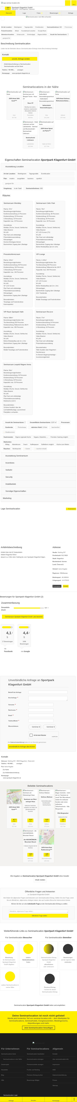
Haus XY (30, 103)
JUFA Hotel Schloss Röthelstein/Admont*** (63, 100)
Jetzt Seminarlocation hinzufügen (38, 1028)
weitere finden (28, 960)
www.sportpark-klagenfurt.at (21, 73)
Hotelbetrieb (10, 484)
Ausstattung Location (14, 167)
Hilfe (2, 1080)
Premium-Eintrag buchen (35, 1075)
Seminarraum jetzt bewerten (24, 617)
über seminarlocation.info (61, 1059)
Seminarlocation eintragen (35, 1059)
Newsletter (4, 1070)
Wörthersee (64, 573)
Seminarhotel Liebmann (30, 139)
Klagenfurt (60, 558)
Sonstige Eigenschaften (15, 491)
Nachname (12, 710)
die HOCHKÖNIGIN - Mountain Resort (30, 841)
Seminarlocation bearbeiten (35, 1054)
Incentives (9, 463)
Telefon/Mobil (13, 721)
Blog (2, 1075)
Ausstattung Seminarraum (16, 456)
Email (10, 715)
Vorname (11, 704)
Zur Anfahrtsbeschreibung (11, 772)
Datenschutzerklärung (17, 742)
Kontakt (65, 586)
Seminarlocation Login (10, 1095)
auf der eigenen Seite (68, 960)
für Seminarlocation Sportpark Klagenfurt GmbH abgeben (9, 961)
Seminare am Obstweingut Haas (30, 800)
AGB (54, 1070)
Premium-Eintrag (72, 88)
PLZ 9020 (64, 555)
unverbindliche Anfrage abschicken (22, 747)
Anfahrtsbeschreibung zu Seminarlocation (17, 64)
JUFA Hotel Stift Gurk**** (14, 100)
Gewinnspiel (5, 1064)
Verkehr (8, 470)
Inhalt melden (40, 880)
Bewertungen (54, 13)
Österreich (60, 564)
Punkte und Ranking (33, 1070)
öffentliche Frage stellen (39, 915)
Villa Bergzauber (62, 813)
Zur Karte (6, 769)
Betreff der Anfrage (14, 692)
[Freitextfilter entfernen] (68, 3)
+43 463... (11, 70)
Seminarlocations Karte (8, 1054)
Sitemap (55, 1085)
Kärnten (64, 561)
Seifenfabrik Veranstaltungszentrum (46, 107)
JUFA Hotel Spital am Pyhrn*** (47, 130)
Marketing (7, 498)
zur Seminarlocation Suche (2, 8)
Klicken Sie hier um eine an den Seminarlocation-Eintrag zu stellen (39, 904)
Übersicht (8, 13)
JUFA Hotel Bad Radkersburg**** (46, 849)
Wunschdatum (13, 726)
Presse (55, 1080)
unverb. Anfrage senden (20, 59)
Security (9, 477)
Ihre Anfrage (12, 697)
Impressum (56, 1064)
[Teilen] (69, 1099)
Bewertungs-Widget (33, 1080)
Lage (24, 13)
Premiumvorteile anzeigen (35, 1064)
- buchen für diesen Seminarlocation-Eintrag (49, 989)
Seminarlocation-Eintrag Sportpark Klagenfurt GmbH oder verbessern (48, 962)
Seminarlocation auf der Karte (13, 66)
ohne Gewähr (64, 876)
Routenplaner (72, 509)
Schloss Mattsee (46, 797)
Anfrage (70, 13)
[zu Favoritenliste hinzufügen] (3, 18)
